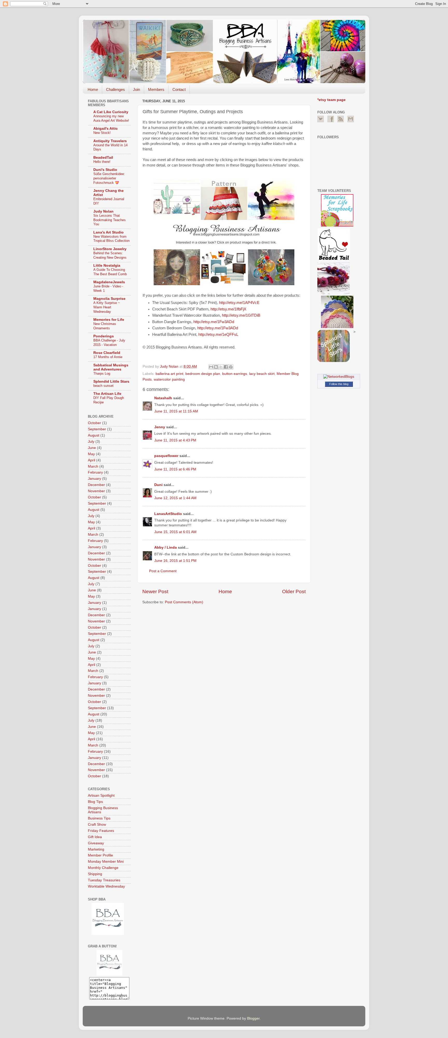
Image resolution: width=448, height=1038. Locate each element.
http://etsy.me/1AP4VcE (239, 303)
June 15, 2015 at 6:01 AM (175, 532)
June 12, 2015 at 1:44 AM (175, 498)
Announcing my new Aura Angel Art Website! (111, 118)
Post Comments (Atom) (184, 602)
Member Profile (100, 855)
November (96, 491)
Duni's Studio (105, 170)
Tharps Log (101, 373)
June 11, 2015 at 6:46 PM (175, 469)
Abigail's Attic (105, 128)
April (91, 460)
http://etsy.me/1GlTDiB (241, 315)
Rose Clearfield (106, 353)
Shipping (95, 874)
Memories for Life (108, 320)
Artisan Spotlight (101, 795)
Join (136, 89)
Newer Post (155, 591)
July (91, 442)
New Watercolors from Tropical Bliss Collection (111, 239)
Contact (179, 89)
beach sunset (103, 386)
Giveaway (96, 843)
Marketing (96, 849)
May (91, 454)
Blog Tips (95, 802)
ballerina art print (169, 374)
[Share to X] (220, 366)
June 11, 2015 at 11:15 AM (176, 411)
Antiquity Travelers (110, 141)
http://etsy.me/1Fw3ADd (213, 322)
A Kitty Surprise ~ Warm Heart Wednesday (106, 307)
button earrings (234, 374)
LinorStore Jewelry (110, 249)
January (94, 479)
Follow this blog (338, 384)
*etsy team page (331, 100)
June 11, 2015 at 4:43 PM (175, 440)
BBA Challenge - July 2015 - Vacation (109, 342)
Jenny (159, 427)
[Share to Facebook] (225, 366)
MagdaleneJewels (109, 282)
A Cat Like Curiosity (110, 112)
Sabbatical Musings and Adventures (110, 367)
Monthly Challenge (103, 868)
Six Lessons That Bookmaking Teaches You (109, 220)
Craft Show (97, 824)
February (95, 472)
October (94, 423)
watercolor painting (169, 379)
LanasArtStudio (168, 514)
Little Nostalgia (106, 265)
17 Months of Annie (107, 357)
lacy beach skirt (262, 374)
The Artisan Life (107, 394)
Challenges (115, 89)
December (96, 485)
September (97, 429)
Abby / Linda (165, 547)
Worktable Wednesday (106, 886)
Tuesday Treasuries (104, 880)
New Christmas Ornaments (104, 326)
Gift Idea (95, 837)
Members (156, 89)
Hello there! (101, 162)
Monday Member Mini (106, 861)
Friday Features (101, 831)
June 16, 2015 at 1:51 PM (175, 561)
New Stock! (102, 133)
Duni (158, 485)
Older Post (294, 591)
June (92, 448)
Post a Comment (163, 571)
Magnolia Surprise (109, 299)
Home (93, 89)
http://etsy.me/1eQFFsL (218, 334)
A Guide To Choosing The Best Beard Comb (110, 272)
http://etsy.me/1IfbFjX (228, 309)
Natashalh (163, 398)
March (93, 466)
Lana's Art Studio (108, 232)
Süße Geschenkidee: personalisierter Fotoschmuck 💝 (109, 178)
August (93, 435)
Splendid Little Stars (111, 381)
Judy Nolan (103, 211)
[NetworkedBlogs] (338, 377)
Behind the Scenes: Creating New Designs (110, 255)
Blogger (253, 1018)
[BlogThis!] (216, 366)
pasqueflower (166, 456)
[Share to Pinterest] (230, 366)
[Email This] (211, 366)
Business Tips (99, 818)
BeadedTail (103, 157)
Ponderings (103, 336)
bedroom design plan (202, 374)
